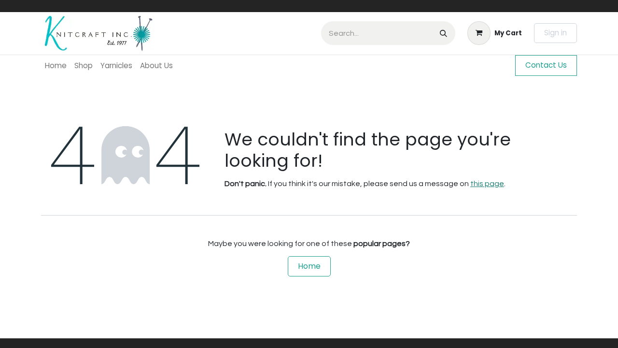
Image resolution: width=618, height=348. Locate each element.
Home (309, 266)
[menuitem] (55, 65)
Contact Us (546, 65)
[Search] (443, 33)
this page (487, 184)
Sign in (555, 33)
